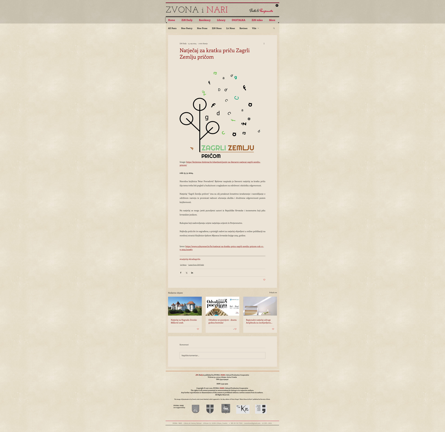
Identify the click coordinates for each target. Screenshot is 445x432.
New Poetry (186, 28)
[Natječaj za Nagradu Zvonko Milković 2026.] (185, 306)
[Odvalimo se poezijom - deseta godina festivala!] (222, 306)
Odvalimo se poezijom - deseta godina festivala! (222, 321)
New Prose (202, 28)
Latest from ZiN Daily (196, 265)
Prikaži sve (273, 292)
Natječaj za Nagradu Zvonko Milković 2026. (184, 321)
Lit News (230, 28)
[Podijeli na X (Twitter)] (186, 273)
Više (254, 28)
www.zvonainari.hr (224, 390)
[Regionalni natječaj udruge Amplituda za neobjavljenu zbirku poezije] (260, 306)
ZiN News (217, 28)
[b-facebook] (277, 5)
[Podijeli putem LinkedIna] (192, 273)
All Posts (172, 28)
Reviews (243, 28)
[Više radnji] (264, 43)
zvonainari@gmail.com (252, 423)
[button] (274, 28)
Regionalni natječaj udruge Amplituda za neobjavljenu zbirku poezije (258, 321)
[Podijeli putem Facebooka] (181, 273)
